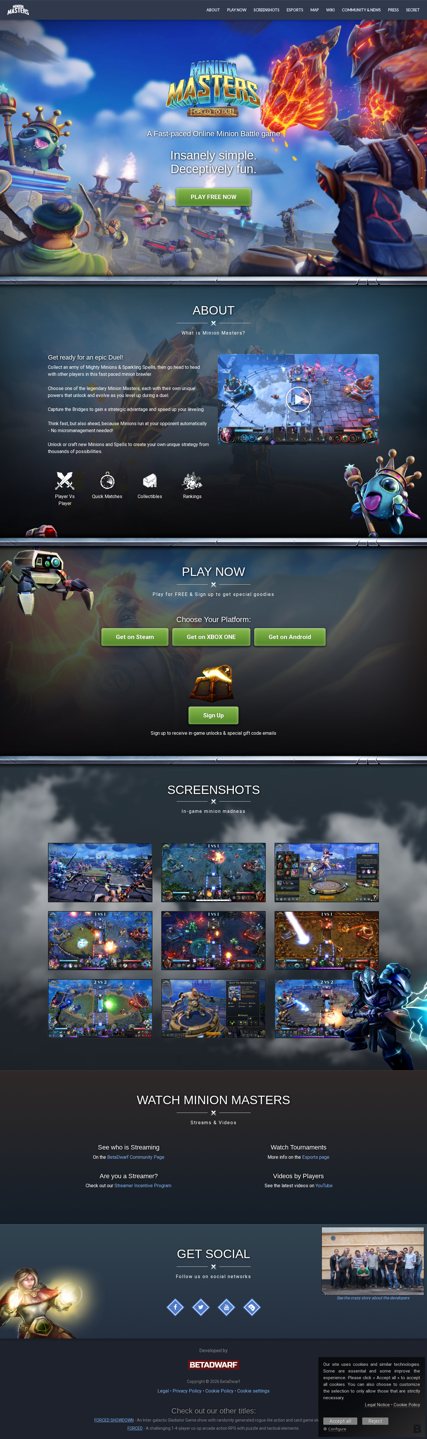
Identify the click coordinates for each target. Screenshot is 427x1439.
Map (315, 10)
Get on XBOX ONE (211, 636)
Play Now (236, 10)
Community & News (361, 10)
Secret (413, 10)
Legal (163, 1391)
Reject (375, 1421)
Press (393, 10)
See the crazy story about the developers (373, 1298)
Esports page (315, 1157)
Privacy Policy (187, 1391)
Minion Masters (29, 10)
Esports (295, 10)
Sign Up (213, 715)
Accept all (340, 1421)
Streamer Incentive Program (142, 1185)
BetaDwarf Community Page (135, 1157)
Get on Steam (135, 636)
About (213, 10)
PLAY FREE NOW (213, 196)
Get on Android (290, 636)
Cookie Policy (219, 1391)
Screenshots (266, 10)
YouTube (324, 1185)
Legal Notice (377, 1404)
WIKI (330, 10)
